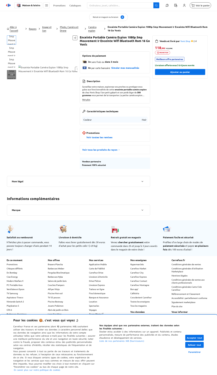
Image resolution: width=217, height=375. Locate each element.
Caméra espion (92, 28)
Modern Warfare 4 (15, 281)
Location (93, 301)
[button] (46, 5)
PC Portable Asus (15, 285)
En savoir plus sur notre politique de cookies (37, 369)
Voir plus (86, 99)
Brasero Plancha (55, 264)
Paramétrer (194, 352)
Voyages (93, 309)
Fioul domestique (97, 293)
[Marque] (142, 210)
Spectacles (94, 305)
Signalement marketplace (183, 302)
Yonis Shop (185, 41)
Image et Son (47, 28)
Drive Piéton (95, 281)
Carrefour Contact (138, 281)
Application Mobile (98, 264)
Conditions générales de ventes (186, 264)
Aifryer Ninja (53, 289)
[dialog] (108, 345)
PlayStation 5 (13, 305)
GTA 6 (9, 309)
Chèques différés (15, 268)
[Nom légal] (142, 181)
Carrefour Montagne (139, 285)
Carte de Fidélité (97, 268)
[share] (75, 37)
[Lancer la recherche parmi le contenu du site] (156, 5)
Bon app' (134, 289)
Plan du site (177, 306)
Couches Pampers (56, 285)
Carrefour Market (138, 268)
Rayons (32, 28)
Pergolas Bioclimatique (59, 272)
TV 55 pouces (54, 297)
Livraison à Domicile (98, 276)
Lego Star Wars (55, 314)
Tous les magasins (138, 305)
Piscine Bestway (55, 301)
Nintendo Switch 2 (15, 301)
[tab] (11, 40)
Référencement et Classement (186, 294)
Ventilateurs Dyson (15, 289)
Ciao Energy (12, 276)
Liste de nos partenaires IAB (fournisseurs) (121, 341)
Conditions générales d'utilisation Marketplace (187, 270)
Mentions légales (179, 275)
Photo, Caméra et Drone (69, 28)
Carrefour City (136, 272)
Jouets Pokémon (55, 305)
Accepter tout (194, 337)
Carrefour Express (138, 276)
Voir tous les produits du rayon (99, 149)
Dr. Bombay (12, 272)
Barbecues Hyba (55, 276)
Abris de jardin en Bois (58, 309)
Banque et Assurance (98, 297)
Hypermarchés (137, 264)
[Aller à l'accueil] (8, 5)
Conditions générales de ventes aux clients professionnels (188, 281)
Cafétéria (134, 293)
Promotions (12, 264)
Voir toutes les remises (99, 137)
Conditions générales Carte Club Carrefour (187, 288)
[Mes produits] (176, 5)
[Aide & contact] (167, 5)
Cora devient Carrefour (141, 297)
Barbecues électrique (17, 314)
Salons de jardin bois (57, 281)
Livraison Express (97, 285)
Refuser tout (194, 345)
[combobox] (123, 5)
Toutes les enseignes (140, 301)
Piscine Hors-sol (55, 293)
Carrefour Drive (96, 272)
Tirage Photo (95, 314)
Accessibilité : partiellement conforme (189, 298)
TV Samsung (12, 293)
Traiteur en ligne (96, 289)
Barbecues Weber (56, 268)
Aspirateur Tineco (15, 297)
